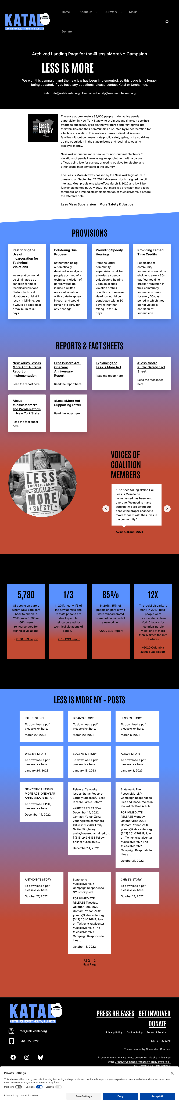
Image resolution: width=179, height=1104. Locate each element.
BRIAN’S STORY (83, 718)
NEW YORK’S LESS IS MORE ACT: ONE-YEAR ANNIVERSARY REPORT (40, 793)
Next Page (89, 964)
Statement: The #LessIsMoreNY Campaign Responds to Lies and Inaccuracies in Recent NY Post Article (137, 798)
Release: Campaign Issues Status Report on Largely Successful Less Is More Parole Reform (89, 796)
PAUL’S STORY (34, 718)
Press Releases (115, 1013)
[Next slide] (167, 508)
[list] (137, 509)
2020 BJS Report (27, 639)
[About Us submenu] (97, 12)
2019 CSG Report (69, 639)
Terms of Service (156, 1032)
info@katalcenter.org (33, 1031)
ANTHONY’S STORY (38, 879)
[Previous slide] (105, 508)
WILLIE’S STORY (35, 753)
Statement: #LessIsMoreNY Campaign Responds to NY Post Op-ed (88, 886)
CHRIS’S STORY (131, 879)
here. (37, 384)
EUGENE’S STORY (85, 753)
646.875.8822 (29, 1041)
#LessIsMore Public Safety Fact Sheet (151, 367)
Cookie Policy (135, 1032)
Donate (157, 1023)
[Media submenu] (142, 12)
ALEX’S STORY (130, 753)
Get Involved (154, 1013)
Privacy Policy (114, 1032)
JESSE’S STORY (131, 718)
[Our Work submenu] (121, 12)
